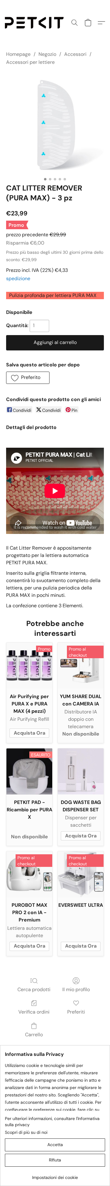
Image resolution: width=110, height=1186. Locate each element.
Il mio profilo (76, 989)
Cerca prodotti (33, 989)
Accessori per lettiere (30, 62)
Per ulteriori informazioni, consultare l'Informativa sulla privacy (52, 1121)
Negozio (47, 54)
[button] (36, 23)
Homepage (18, 54)
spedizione (18, 278)
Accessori (75, 54)
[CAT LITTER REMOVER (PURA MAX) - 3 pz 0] (55, 123)
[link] (55, 1175)
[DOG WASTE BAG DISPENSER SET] (81, 771)
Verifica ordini (34, 1012)
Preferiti (76, 1012)
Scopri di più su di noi (26, 1132)
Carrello (34, 1034)
